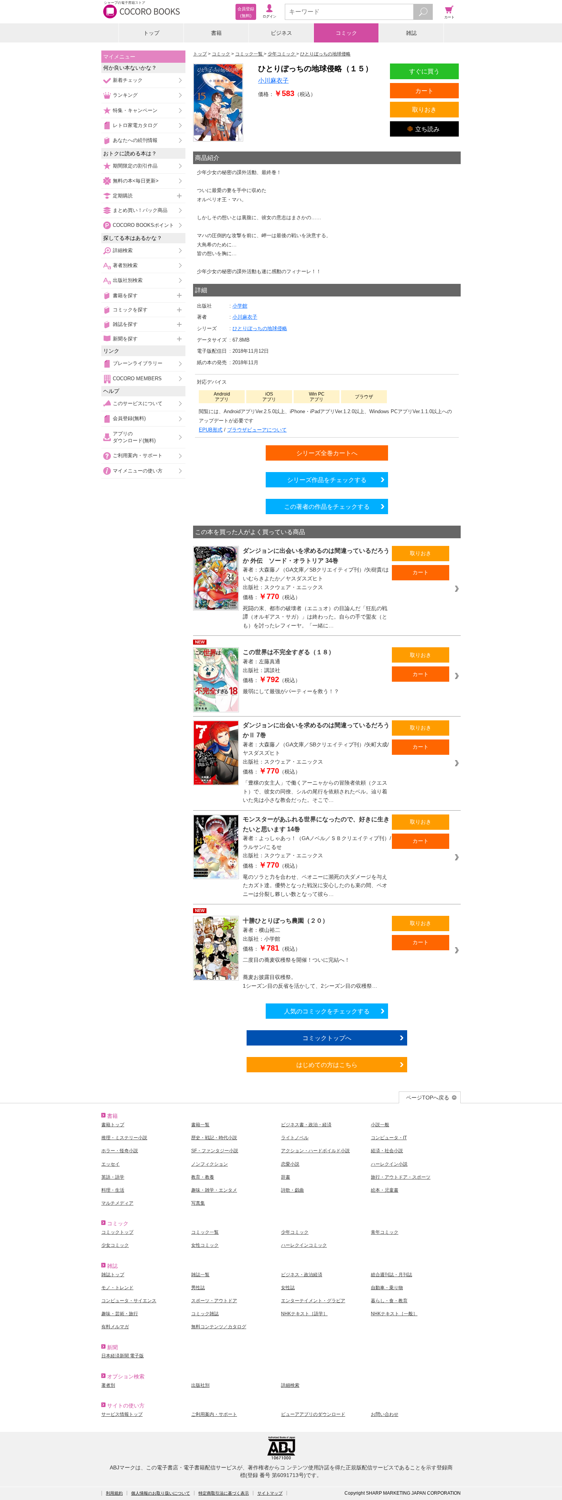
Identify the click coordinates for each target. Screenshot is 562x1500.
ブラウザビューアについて (257, 430)
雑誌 (411, 33)
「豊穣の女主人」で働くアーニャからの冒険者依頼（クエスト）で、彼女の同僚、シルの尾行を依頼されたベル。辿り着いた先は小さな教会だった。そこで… (315, 791)
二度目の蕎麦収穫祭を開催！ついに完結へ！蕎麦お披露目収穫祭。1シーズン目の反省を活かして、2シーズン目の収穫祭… (310, 973)
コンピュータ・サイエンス (128, 1300)
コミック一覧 (205, 1232)
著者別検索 (125, 265)
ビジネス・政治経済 (301, 1274)
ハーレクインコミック (304, 1245)
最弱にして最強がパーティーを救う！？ (291, 691)
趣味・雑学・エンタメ (214, 1190)
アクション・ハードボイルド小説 (315, 1150)
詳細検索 (123, 250)
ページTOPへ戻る (427, 1097)
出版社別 (200, 1385)
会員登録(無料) (129, 418)
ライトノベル (295, 1137)
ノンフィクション (209, 1164)
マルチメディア (117, 1203)
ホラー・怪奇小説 (119, 1150)
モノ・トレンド (117, 1287)
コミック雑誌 (205, 1313)
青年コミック (384, 1232)
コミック (346, 33)
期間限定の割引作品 (135, 166)
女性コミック (205, 1245)
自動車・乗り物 (387, 1287)
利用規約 (114, 1493)
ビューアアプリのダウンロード (313, 1414)
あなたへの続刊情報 (135, 140)
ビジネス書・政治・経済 (306, 1124)
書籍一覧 (200, 1124)
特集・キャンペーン (135, 110)
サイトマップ (270, 1493)
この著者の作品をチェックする (327, 506)
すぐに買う (424, 71)
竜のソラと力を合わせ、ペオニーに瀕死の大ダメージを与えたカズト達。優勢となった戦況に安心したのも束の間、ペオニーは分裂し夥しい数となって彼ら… (315, 885)
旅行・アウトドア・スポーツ (400, 1177)
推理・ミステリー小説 (124, 1137)
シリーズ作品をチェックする (327, 479)
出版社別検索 (128, 280)
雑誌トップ (112, 1274)
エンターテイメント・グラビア (313, 1300)
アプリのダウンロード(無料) (134, 437)
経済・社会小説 (387, 1150)
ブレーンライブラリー (137, 363)
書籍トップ (112, 1124)
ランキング (125, 95)
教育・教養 (202, 1177)
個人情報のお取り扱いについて (160, 1493)
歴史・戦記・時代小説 (214, 1137)
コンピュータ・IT (389, 1137)
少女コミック (115, 1245)
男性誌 (198, 1287)
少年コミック (295, 1232)
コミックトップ (117, 1232)
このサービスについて (137, 403)
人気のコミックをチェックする (327, 1011)
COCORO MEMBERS (137, 378)
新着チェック (128, 80)
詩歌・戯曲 (292, 1190)
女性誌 (288, 1287)
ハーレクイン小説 (389, 1164)
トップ (151, 33)
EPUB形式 (211, 430)
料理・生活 (112, 1190)
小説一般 (380, 1124)
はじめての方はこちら (326, 1064)
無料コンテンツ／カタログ (218, 1326)
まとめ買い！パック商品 (140, 210)
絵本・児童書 (384, 1190)
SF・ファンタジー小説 (214, 1150)
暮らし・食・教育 (389, 1300)
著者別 (108, 1385)
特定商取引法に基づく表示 (223, 1493)
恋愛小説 (290, 1164)
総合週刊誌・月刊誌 (391, 1274)
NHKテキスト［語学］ (304, 1313)
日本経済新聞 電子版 (122, 1355)
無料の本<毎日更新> (136, 181)
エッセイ (110, 1164)
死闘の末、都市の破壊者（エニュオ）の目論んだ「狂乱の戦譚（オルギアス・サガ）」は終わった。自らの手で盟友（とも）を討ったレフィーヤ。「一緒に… (315, 617)
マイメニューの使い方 (137, 471)
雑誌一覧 (200, 1274)
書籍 (216, 33)
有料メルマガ (115, 1326)
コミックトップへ (326, 1037)
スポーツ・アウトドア (214, 1300)
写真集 (198, 1203)
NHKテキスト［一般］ (394, 1313)
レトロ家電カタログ (135, 125)
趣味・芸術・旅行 (119, 1313)
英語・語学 (112, 1177)
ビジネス (281, 33)
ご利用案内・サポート (137, 455)
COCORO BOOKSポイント (143, 225)
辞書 (285, 1177)
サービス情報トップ (122, 1414)
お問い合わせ (384, 1414)
